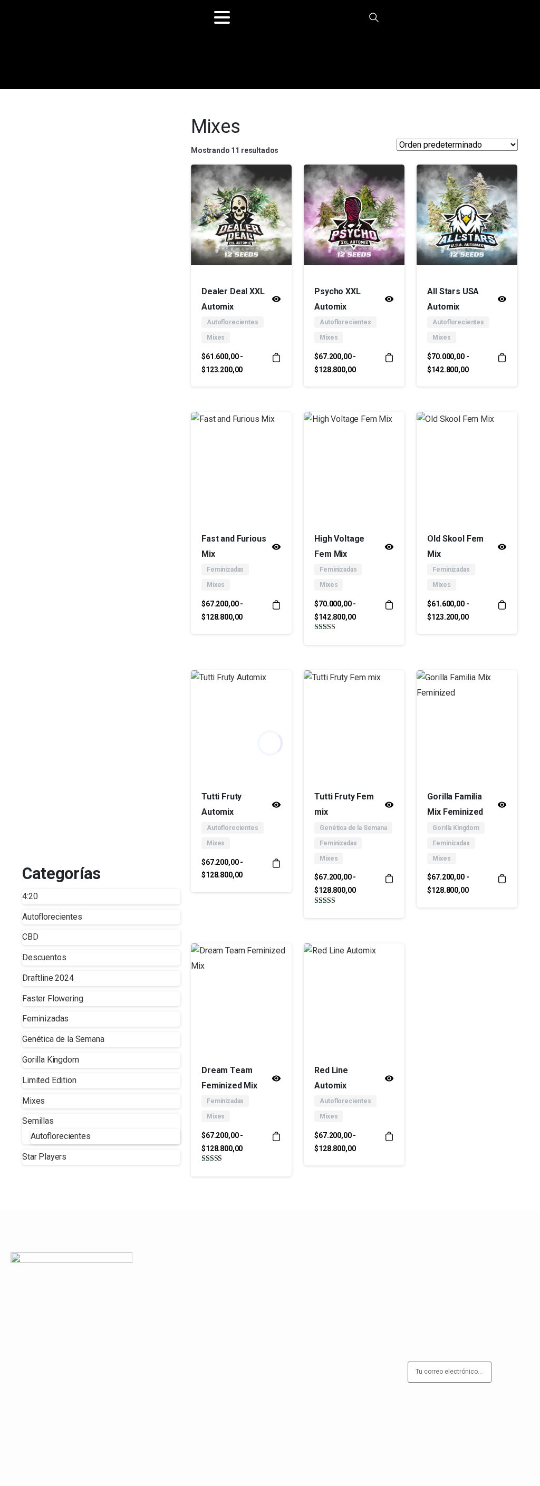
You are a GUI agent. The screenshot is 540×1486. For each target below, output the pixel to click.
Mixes (33, 1101)
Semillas (38, 1121)
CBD (30, 937)
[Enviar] (512, 1372)
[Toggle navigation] (222, 17)
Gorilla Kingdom (50, 1060)
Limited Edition (49, 1080)
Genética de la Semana (63, 1039)
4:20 (29, 896)
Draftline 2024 (48, 978)
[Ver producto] (276, 363)
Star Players (44, 1157)
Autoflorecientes (52, 917)
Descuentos (44, 957)
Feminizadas (45, 1019)
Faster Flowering (52, 998)
